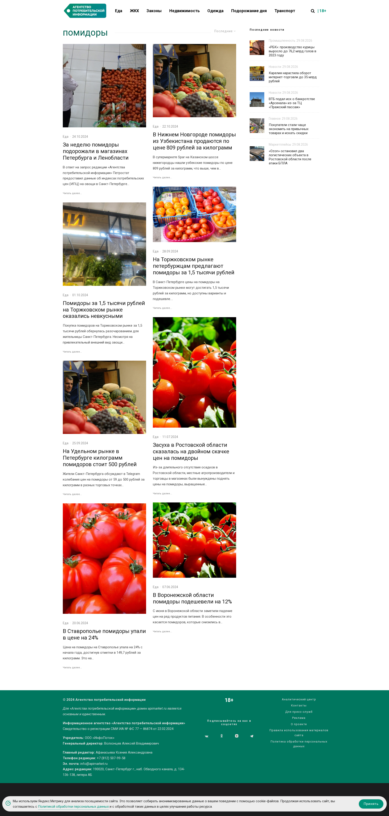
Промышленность (282, 40)
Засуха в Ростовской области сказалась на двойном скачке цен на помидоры (191, 451)
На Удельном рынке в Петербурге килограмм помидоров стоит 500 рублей (100, 458)
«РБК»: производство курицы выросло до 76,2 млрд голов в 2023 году (292, 51)
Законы (154, 10)
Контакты (299, 705)
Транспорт (284, 10)
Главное (275, 118)
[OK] (221, 736)
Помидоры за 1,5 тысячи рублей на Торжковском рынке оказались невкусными (104, 309)
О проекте (299, 724)
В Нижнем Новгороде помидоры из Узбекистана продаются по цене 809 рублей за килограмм (194, 141)
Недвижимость (184, 10)
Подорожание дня (249, 10)
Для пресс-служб (298, 711)
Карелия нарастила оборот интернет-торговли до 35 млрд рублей (293, 77)
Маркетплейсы (280, 144)
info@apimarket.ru (94, 764)
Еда (118, 10)
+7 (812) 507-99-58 (111, 758)
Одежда (215, 10)
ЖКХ (134, 10)
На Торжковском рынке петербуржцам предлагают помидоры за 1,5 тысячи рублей (193, 266)
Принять (371, 804)
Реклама (298, 718)
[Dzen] (236, 736)
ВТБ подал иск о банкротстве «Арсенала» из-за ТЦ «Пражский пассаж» (292, 103)
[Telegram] (251, 736)
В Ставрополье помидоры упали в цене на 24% (104, 634)
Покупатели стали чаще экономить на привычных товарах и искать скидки (288, 129)
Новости (275, 67)
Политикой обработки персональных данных (73, 807)
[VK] (206, 736)
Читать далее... (72, 193)
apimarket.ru (157, 708)
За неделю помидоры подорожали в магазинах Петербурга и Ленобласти (96, 151)
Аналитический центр (299, 699)
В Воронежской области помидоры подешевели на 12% (192, 598)
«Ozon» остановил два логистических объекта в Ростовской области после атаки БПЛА (290, 157)
